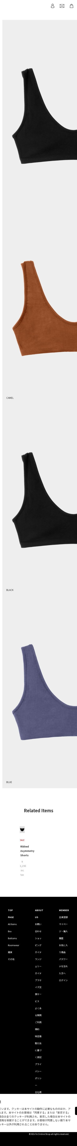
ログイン (63, 980)
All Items (12, 924)
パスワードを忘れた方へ (63, 966)
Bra (9, 931)
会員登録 (63, 917)
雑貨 (10, 952)
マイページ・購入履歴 (63, 931)
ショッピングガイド (38, 945)
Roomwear (13, 945)
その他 (11, 959)
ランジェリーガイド (38, 966)
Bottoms (12, 938)
